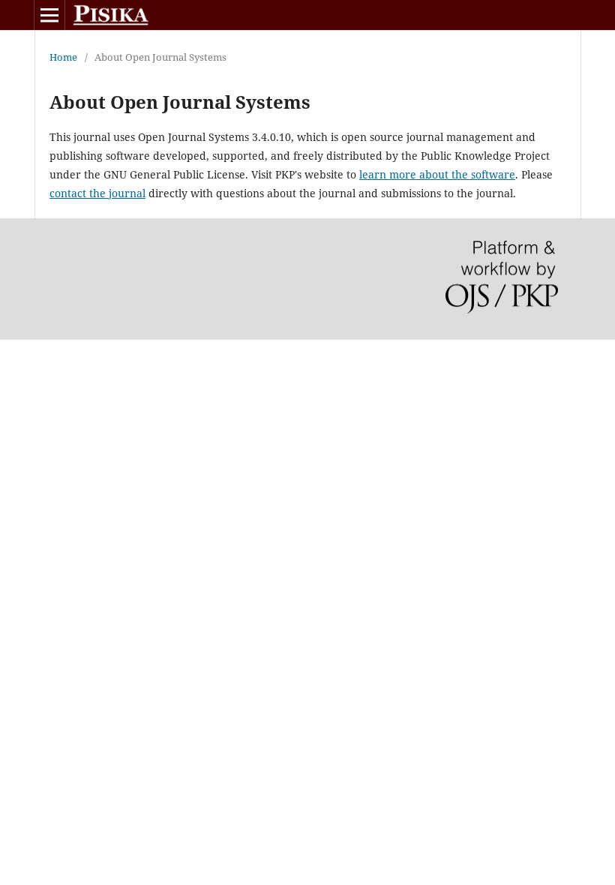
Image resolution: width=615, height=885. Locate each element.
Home (63, 57)
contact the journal (98, 193)
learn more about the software (437, 174)
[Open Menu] (49, 15)
